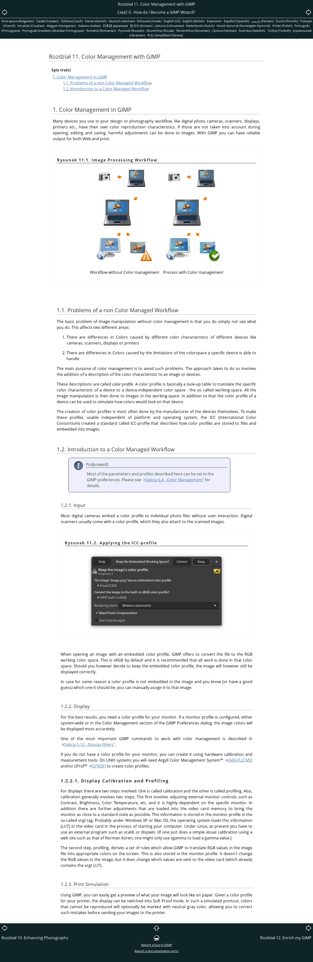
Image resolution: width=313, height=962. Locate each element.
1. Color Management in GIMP (80, 77)
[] (240, 760)
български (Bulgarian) (17, 21)
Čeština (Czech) (72, 21)
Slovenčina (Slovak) (160, 30)
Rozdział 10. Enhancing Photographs (34, 937)
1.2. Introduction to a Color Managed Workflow (106, 89)
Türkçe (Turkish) (279, 30)
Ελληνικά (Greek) (149, 21)
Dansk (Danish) (96, 21)
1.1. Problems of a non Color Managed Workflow (107, 83)
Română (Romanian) (101, 30)
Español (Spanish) (236, 21)
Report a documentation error (156, 951)
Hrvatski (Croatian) (31, 25)
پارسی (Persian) (262, 21)
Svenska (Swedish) (252, 30)
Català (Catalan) (47, 21)
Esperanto (214, 21)
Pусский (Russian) (131, 30)
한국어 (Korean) (141, 25)
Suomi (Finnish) (287, 21)
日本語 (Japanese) (115, 25)
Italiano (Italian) (89, 25)
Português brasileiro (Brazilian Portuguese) (53, 30)
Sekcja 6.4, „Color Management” (175, 479)
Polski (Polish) (282, 25)
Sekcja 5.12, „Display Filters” (89, 744)
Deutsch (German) (122, 21)
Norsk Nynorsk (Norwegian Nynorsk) (243, 25)
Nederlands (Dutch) (200, 25)
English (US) (172, 21)
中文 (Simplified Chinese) (165, 35)
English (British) (193, 21)
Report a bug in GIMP (156, 945)
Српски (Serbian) (224, 30)
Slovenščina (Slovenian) (193, 30)
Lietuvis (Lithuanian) (169, 25)
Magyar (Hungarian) (61, 25)
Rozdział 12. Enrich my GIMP (286, 937)
